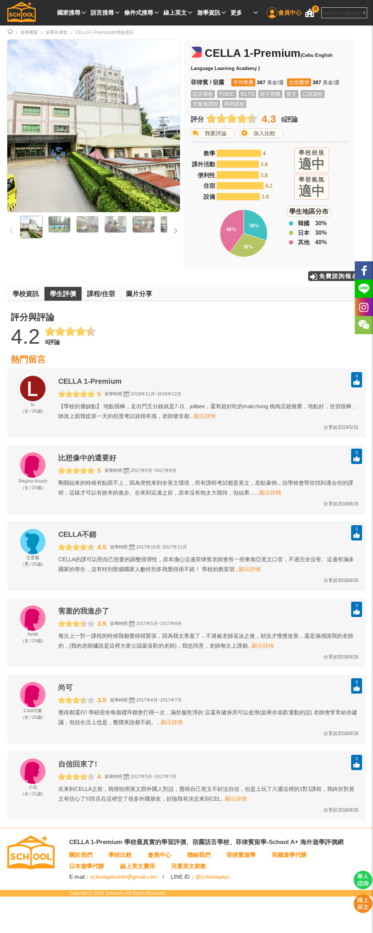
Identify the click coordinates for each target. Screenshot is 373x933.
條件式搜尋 (138, 12)
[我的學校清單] (309, 12)
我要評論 (216, 133)
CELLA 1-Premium (90, 381)
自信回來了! (77, 764)
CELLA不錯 (77, 534)
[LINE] (364, 289)
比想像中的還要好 (87, 458)
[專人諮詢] (363, 887)
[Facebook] (364, 270)
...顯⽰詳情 (202, 416)
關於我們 (81, 855)
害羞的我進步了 (83, 611)
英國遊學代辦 (289, 855)
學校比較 (120, 855)
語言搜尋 (102, 12)
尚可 (65, 687)
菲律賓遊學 (241, 855)
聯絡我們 (199, 855)
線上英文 (175, 12)
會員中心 (290, 12)
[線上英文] (363, 911)
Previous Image (34, 125)
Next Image (152, 125)
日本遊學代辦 (86, 866)
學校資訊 (26, 293)
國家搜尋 (69, 12)
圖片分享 (139, 293)
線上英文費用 (137, 866)
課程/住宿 (101, 293)
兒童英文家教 (188, 866)
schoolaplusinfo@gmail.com (123, 877)
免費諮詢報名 (338, 276)
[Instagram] (364, 307)
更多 (236, 12)
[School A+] (21, 13)
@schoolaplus (212, 877)
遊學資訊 (208, 12)
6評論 (289, 119)
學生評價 (63, 293)
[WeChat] (364, 325)
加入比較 (264, 133)
